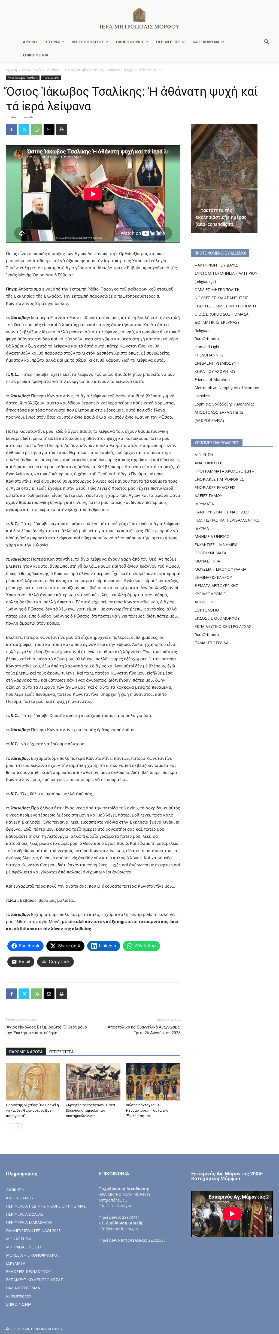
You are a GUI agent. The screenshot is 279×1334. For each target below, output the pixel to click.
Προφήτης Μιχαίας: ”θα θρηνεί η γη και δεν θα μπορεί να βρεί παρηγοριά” (32, 1110)
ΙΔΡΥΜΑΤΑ (204, 503)
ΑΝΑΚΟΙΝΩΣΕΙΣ (209, 462)
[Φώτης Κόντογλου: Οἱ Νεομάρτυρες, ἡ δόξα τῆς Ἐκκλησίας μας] (153, 1081)
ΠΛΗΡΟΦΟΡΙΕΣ (130, 41)
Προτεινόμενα (51, 78)
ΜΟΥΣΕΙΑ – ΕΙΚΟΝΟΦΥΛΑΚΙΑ (220, 569)
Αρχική (11, 70)
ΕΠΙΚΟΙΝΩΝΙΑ (35, 55)
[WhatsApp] (36, 129)
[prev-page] (9, 1126)
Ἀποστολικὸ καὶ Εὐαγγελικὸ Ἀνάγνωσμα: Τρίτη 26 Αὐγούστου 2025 (144, 1030)
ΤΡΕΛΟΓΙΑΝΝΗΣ (209, 355)
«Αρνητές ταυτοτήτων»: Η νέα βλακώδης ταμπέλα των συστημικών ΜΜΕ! (90, 1110)
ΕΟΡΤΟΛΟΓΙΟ (207, 610)
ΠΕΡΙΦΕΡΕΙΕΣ (168, 41)
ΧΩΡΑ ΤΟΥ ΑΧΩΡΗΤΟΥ (215, 371)
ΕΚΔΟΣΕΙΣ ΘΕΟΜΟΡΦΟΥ (217, 618)
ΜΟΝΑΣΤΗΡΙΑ (207, 561)
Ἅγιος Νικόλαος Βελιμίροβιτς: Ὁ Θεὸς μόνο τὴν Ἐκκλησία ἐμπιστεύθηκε (46, 1030)
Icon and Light (207, 346)
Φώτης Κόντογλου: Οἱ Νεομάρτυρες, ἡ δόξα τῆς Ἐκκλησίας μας (147, 1110)
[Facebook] (11, 129)
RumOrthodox (207, 338)
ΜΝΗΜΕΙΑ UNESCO (212, 536)
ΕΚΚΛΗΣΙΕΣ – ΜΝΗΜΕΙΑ (216, 544)
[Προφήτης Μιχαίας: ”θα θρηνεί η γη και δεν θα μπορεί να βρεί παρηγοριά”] (33, 1081)
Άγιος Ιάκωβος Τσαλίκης (40, 70)
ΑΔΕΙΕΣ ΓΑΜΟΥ (208, 495)
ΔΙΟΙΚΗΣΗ (204, 454)
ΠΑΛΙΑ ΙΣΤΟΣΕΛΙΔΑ (212, 642)
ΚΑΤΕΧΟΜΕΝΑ (206, 41)
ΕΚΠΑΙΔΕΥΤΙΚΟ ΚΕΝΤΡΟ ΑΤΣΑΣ (223, 626)
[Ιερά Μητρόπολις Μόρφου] (139, 18)
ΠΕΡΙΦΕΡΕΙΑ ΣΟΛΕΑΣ (25, 1214)
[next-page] (18, 1126)
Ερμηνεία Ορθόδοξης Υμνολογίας (224, 404)
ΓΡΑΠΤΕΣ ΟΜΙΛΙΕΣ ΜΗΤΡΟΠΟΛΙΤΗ (226, 305)
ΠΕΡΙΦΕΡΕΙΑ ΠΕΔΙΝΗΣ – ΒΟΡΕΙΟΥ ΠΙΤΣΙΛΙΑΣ (46, 1206)
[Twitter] (24, 129)
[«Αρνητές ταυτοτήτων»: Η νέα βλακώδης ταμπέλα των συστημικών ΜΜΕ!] (93, 1081)
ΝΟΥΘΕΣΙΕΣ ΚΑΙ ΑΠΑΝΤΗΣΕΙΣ (221, 297)
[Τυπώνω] (61, 129)
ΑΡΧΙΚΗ (30, 41)
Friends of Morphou (212, 379)
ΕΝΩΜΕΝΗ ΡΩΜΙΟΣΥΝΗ (217, 363)
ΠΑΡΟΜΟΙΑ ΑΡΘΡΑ (26, 1052)
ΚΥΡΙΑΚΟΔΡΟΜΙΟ (210, 593)
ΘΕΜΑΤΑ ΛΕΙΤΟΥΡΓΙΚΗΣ (216, 585)
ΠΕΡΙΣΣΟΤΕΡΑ (61, 1052)
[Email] (49, 129)
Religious (202, 330)
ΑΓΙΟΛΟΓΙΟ (205, 601)
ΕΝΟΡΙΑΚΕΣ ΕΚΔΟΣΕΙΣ (215, 487)
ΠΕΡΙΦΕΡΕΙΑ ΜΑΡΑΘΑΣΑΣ (29, 1222)
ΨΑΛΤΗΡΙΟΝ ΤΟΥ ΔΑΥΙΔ (216, 265)
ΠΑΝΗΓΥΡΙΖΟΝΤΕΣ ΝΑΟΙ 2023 (222, 512)
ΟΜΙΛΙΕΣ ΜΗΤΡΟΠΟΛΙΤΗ (217, 289)
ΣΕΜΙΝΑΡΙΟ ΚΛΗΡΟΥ (213, 577)
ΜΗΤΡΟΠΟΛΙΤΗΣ (88, 41)
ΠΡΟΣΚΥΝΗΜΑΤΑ (210, 552)
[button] (266, 42)
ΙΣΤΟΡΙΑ (52, 41)
